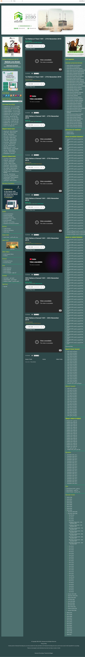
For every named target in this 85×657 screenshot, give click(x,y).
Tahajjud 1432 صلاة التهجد (72, 428)
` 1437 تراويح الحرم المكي (72, 370)
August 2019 (71, 597)
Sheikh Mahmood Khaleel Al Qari (74, 108)
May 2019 (70, 603)
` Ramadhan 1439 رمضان (72, 473)
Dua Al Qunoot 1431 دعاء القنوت (73, 488)
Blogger (51, 653)
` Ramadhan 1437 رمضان (72, 470)
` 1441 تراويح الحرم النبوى (72, 409)
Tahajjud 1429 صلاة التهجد (72, 424)
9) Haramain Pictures (8, 261)
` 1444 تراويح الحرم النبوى (72, 413)
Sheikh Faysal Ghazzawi (72, 97)
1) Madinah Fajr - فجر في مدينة (10, 106)
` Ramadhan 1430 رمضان (72, 459)
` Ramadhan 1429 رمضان (72, 457)
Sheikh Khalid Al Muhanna (72, 105)
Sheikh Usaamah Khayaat (72, 126)
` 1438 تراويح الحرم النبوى (72, 404)
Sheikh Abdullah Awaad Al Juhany (74, 86)
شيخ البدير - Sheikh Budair (9, 161)
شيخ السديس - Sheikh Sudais (10, 137)
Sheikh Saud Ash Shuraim (72, 123)
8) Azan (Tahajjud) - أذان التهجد (10, 272)
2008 (68, 630)
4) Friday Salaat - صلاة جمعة (9, 117)
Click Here (12, 249)
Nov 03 (70, 588)
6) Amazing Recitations (8, 213)
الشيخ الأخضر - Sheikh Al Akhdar (10, 180)
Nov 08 (70, 578)
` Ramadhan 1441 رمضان (72, 476)
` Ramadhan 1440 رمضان (72, 475)
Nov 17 (70, 562)
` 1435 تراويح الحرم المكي (72, 367)
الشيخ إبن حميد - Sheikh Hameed (10, 168)
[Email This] (34, 73)
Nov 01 (70, 591)
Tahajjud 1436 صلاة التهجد (72, 435)
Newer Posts (28, 359)
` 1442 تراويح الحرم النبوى (72, 410)
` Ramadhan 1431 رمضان (72, 461)
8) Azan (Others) (7, 271)
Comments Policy (69, 346)
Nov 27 (70, 520)
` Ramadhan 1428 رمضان (72, 456)
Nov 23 (70, 551)
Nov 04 (70, 586)
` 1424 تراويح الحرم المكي (72, 353)
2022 (68, 504)
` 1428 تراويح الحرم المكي (72, 357)
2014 (68, 619)
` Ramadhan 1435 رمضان (72, 467)
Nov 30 (70, 515)
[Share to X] (37, 73)
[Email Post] (32, 73)
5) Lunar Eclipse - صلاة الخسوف (10, 119)
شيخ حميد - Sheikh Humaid (9, 145)
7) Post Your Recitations (9, 230)
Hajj (4, 286)
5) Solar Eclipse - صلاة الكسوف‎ (10, 121)
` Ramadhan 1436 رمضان (72, 469)
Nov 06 (70, 582)
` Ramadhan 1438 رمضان (72, 472)
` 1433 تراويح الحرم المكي (72, 364)
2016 (68, 616)
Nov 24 (70, 549)
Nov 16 (70, 564)
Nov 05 (70, 584)
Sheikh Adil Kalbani (71, 90)
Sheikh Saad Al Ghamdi (72, 115)
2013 (68, 621)
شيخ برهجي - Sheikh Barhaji (9, 174)
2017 (68, 614)
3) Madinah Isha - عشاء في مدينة (10, 113)
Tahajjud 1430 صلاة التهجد (72, 425)
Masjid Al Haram (70, 132)
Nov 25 (70, 548)
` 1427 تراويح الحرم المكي (72, 356)
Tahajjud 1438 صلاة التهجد (72, 438)
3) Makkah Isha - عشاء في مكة (10, 114)
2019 (68, 510)
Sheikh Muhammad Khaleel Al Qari (74, 111)
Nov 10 (70, 575)
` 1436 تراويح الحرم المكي (72, 368)
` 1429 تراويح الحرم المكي (72, 354)
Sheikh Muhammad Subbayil (73, 114)
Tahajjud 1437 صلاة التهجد (72, 436)
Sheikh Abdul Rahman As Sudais (74, 82)
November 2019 (71, 513)
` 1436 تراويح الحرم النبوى (72, 401)
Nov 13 (70, 569)
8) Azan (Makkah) (7, 269)
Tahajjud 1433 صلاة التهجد (72, 430)
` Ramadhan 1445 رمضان (72, 483)
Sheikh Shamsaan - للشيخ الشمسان (11, 148)
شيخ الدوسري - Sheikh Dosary (10, 142)
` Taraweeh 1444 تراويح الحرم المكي (74, 383)
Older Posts (59, 359)
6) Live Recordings (7, 220)
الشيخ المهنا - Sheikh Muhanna (10, 169)
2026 (68, 497)
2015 (68, 618)
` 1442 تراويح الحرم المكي (72, 378)
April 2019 (70, 604)
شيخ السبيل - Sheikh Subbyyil (10, 151)
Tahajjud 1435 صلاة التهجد (72, 433)
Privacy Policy (44, 643)
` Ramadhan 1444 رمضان (72, 481)
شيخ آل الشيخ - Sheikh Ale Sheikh (10, 166)
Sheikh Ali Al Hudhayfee (71, 93)
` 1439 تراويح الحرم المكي (72, 373)
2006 (68, 634)
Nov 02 (70, 589)
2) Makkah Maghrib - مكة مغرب (10, 111)
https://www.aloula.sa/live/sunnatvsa (12, 66)
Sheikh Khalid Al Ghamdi (72, 103)
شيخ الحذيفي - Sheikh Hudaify (10, 158)
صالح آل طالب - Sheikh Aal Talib (10, 139)
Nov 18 (70, 560)
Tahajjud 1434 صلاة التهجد (72, 431)
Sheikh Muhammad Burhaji (72, 68)
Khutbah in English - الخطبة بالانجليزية (11, 281)
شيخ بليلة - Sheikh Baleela (9, 134)
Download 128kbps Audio (30, 48)
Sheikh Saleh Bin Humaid (72, 122)
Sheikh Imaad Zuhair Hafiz (72, 101)
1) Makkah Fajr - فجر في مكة (10, 108)
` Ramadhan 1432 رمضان (72, 462)
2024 (68, 501)
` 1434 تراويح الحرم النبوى (72, 398)
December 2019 (71, 511)
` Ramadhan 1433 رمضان (72, 464)
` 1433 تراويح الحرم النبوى (72, 396)
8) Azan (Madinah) (7, 267)
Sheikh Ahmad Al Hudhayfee (73, 92)
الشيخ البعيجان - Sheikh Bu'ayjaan (10, 165)
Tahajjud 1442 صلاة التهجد (72, 444)
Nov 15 (70, 566)
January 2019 (71, 610)
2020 (68, 508)
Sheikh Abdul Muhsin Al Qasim (73, 81)
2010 (68, 627)
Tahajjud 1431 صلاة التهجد (72, 427)
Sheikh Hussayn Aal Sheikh (72, 98)
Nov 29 (70, 516)
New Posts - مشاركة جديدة (9, 221)
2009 (68, 629)
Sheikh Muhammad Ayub (72, 109)
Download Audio (28, 127)
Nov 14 (70, 568)
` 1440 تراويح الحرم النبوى (72, 407)
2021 (68, 506)
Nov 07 (70, 580)
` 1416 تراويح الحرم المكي (72, 351)
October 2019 (71, 593)
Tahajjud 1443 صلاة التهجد (72, 446)
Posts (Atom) (33, 361)
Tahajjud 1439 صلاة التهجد (72, 439)
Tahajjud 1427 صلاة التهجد (72, 420)
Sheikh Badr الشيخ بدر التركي (9, 147)
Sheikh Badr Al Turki (71, 66)
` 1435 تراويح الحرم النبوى (72, 399)
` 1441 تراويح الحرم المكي (72, 376)
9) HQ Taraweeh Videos (9, 254)
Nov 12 (70, 571)
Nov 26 (70, 546)
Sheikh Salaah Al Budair (72, 117)
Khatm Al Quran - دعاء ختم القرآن (73, 491)
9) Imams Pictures (7, 262)
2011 (68, 625)
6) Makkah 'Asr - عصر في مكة (10, 124)
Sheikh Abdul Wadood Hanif (72, 84)
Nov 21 (70, 555)
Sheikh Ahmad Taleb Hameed (73, 76)
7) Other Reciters (7, 228)
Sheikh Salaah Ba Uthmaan (72, 70)
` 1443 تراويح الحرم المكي (72, 380)
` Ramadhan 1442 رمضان (72, 478)
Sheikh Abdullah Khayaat (72, 87)
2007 (68, 632)
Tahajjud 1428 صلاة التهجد (72, 422)
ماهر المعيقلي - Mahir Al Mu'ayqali (10, 131)
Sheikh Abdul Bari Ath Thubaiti (73, 79)
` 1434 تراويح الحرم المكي (72, 365)
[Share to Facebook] (38, 73)
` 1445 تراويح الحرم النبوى (72, 415)
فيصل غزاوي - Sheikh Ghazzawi (10, 135)
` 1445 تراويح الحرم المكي (72, 381)
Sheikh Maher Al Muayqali (72, 73)
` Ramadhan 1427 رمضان (72, 454)
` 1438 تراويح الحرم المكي (72, 372)
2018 (68, 612)
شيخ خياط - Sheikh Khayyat (9, 150)
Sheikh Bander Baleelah (72, 78)
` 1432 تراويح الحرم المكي (72, 362)
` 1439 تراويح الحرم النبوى (72, 406)
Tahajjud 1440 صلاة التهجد (72, 441)
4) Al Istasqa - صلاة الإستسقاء (9, 116)
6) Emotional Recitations (9, 217)
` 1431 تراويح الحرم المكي (72, 360)
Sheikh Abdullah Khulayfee (72, 89)
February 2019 (71, 608)
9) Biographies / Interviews (9, 153)
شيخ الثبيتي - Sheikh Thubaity (9, 163)
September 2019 (71, 595)
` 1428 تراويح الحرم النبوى (72, 390)
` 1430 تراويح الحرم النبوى (72, 391)
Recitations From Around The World (11, 223)
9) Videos (6, 255)
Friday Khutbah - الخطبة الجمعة (10, 279)
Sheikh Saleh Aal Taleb (71, 120)
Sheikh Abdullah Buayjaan (72, 74)
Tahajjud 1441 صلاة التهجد (72, 443)
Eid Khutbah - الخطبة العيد (9, 278)
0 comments (27, 73)
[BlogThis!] (35, 73)
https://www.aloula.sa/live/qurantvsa (12, 63)
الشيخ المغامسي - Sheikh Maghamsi (11, 177)
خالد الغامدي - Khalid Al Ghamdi (10, 140)
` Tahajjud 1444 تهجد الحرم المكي (73, 449)
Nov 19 (70, 558)
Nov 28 (70, 518)
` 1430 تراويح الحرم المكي (72, 359)
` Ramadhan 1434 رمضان (72, 465)
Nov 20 (70, 557)
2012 (68, 623)
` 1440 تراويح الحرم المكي (72, 375)
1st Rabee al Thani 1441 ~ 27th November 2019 (43, 39)
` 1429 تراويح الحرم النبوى (72, 388)
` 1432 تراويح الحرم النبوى (72, 394)
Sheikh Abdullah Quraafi (72, 65)
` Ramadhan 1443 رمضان (72, 480)
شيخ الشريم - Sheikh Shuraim (10, 143)
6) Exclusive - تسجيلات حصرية (10, 218)
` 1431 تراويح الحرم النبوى (72, 393)
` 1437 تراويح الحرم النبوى (72, 402)
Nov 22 (70, 553)
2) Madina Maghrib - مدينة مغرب (10, 109)
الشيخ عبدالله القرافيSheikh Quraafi (11, 175)
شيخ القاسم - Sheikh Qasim (9, 160)
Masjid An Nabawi (70, 133)
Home (44, 359)
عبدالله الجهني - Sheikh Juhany (10, 132)
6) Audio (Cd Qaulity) (8, 215)
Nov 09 (70, 577)
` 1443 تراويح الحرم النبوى (72, 412)
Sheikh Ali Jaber (70, 95)
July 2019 (70, 599)
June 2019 (70, 601)
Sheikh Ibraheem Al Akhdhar (73, 100)
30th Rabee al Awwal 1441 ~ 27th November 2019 (76, 529)
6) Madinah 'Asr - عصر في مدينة (10, 122)
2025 (68, 499)
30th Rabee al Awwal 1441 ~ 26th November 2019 (76, 534)
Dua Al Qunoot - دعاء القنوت (72, 490)
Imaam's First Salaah (8, 125)
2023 (68, 502)
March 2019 (70, 606)
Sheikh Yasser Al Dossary (72, 71)
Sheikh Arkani (6, 231)
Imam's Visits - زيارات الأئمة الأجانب (11, 237)
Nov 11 (70, 573)
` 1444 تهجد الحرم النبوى (71, 447)
